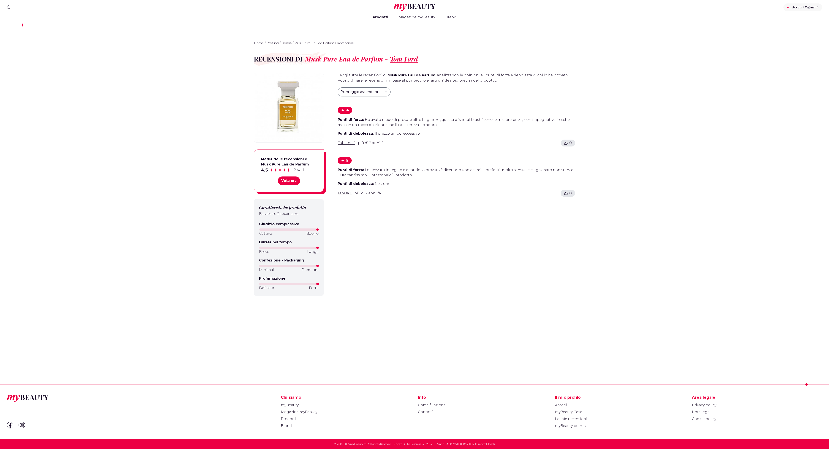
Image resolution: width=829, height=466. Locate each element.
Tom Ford (404, 59)
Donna (286, 43)
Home (259, 43)
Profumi (272, 43)
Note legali (702, 412)
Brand (450, 17)
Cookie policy (704, 419)
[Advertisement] (289, 330)
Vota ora (289, 181)
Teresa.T (345, 193)
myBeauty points (570, 426)
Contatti (425, 412)
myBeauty (290, 405)
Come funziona (432, 405)
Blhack (490, 444)
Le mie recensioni (571, 419)
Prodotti (380, 17)
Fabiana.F (346, 143)
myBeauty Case (568, 412)
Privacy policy (704, 405)
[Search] (9, 7)
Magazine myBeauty (417, 17)
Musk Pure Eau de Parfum (314, 43)
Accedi (561, 405)
